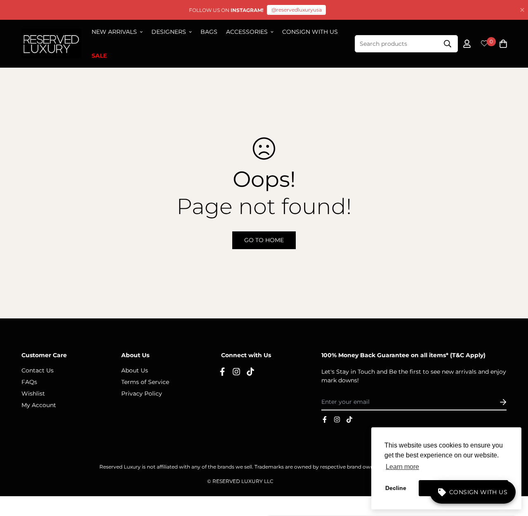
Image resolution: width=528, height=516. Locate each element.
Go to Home (264, 240)
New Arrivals (114, 31)
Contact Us (37, 370)
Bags (208, 31)
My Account (38, 405)
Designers (168, 31)
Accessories (247, 31)
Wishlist (33, 393)
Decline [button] (395, 488)
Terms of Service (145, 382)
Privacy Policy (141, 393)
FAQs (29, 382)
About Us (134, 370)
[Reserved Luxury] (51, 44)
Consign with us (310, 31)
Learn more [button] (402, 466)
